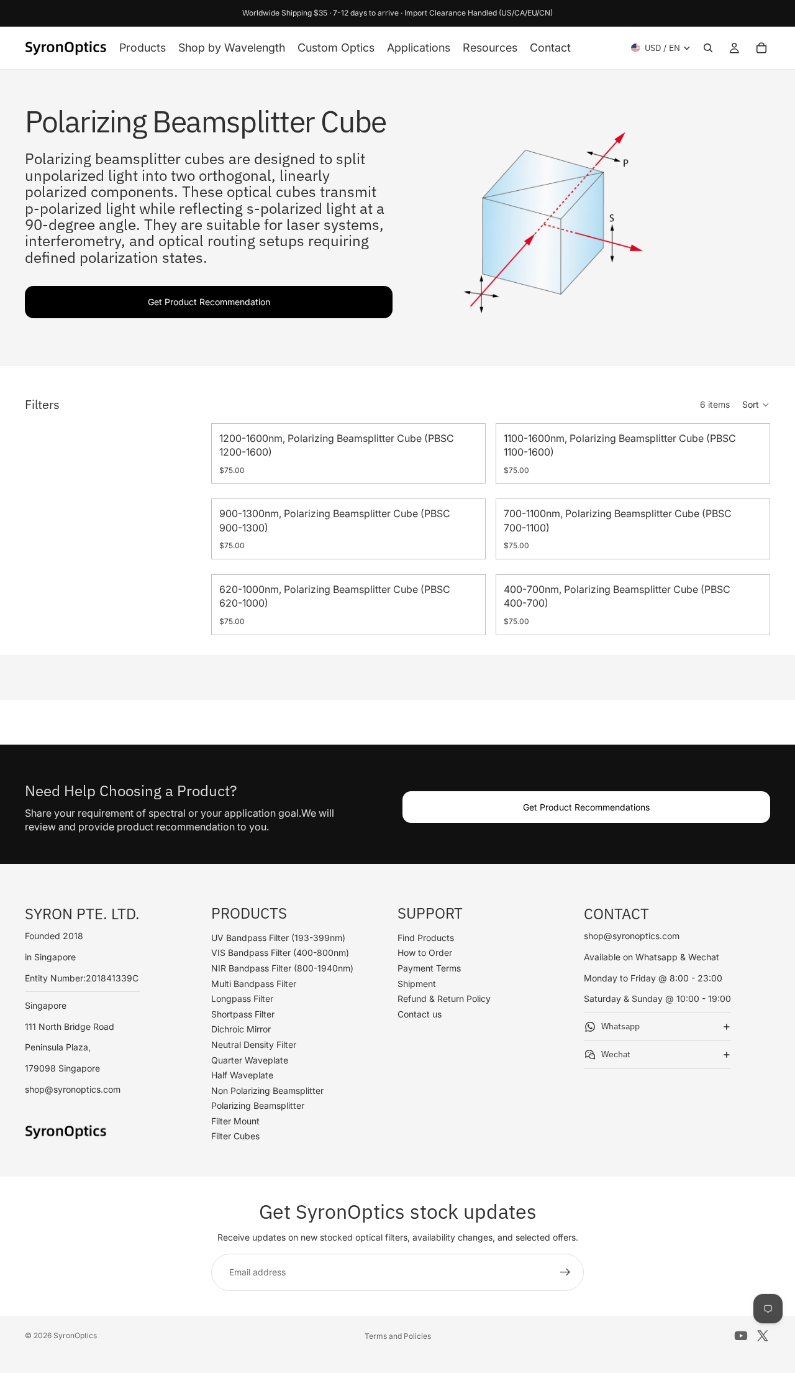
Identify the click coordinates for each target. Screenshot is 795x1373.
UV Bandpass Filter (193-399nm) (278, 937)
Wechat (615, 1054)
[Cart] (761, 48)
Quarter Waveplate (249, 1060)
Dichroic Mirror (241, 1029)
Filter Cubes (235, 1136)
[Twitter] (762, 1335)
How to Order (425, 953)
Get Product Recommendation (209, 301)
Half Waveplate (242, 1075)
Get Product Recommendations (586, 807)
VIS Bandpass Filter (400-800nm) (280, 953)
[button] (756, 404)
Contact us (420, 1014)
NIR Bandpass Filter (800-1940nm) (282, 968)
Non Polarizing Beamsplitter (267, 1090)
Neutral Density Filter (253, 1044)
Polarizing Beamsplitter (257, 1106)
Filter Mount (235, 1121)
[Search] (708, 48)
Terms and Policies (398, 1336)
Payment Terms (429, 968)
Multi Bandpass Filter (253, 983)
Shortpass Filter (243, 1014)
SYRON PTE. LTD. (82, 914)
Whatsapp (620, 1026)
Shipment (417, 983)
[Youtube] (741, 1335)
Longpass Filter (242, 998)
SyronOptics (75, 1335)
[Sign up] (565, 1272)
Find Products (426, 937)
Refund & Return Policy (444, 998)
